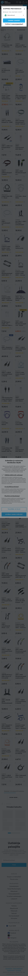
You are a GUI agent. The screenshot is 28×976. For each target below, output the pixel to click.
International (11, 15)
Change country (14, 20)
